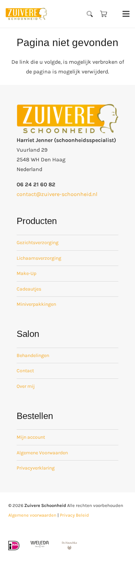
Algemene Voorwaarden (42, 453)
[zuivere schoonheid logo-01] (26, 14)
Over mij (26, 386)
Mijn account (31, 437)
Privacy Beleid (74, 515)
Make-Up (26, 273)
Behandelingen (33, 355)
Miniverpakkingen (36, 304)
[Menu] (126, 14)
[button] (90, 14)
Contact (25, 371)
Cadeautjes (29, 289)
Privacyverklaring (36, 468)
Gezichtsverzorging (37, 243)
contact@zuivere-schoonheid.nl (57, 194)
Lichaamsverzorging (39, 258)
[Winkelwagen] (103, 14)
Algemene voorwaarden (32, 515)
